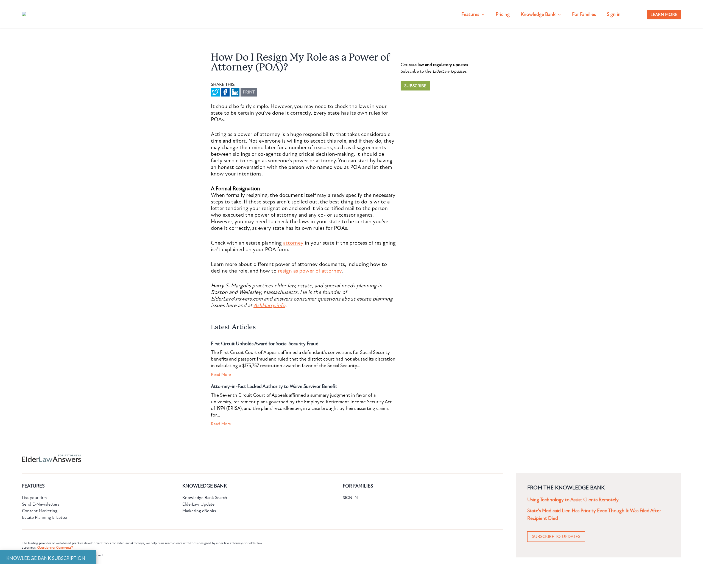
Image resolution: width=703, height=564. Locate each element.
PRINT (249, 92)
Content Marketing (39, 511)
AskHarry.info (269, 305)
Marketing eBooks (199, 511)
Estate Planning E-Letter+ (46, 517)
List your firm (34, 497)
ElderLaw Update (198, 504)
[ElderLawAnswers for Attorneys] (334, 458)
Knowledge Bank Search (204, 497)
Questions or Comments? (55, 547)
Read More (221, 374)
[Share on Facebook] (225, 92)
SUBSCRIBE (415, 86)
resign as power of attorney (310, 271)
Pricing (503, 14)
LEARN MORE (664, 14)
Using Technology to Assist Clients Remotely (573, 500)
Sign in (614, 14)
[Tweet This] (215, 92)
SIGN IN (350, 497)
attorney (293, 243)
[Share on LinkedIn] (235, 92)
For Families (584, 14)
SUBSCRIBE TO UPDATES (556, 536)
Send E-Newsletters (40, 504)
